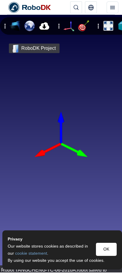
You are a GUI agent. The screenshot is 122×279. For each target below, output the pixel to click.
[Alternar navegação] (112, 7)
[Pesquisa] (76, 7)
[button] (91, 7)
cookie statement (31, 253)
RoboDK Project (38, 48)
